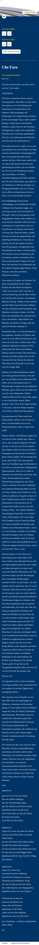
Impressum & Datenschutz (20, 943)
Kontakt (4, 943)
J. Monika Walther (29, 12)
